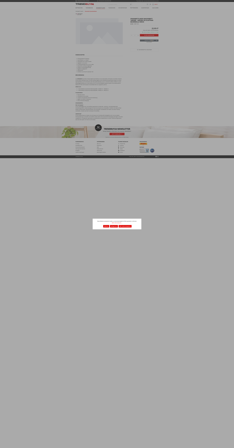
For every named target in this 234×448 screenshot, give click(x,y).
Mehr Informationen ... (117, 223)
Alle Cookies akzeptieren (125, 226)
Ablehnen (106, 226)
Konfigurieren (114, 226)
